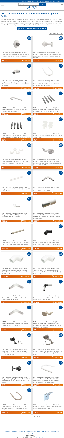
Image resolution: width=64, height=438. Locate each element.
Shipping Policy (55, 431)
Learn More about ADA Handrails (33, 29)
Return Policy (32, 433)
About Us (7, 431)
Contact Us (15, 431)
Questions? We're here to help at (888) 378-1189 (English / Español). (41, 1)
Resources (22, 431)
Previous (24, 416)
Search (42, 4)
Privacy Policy (45, 431)
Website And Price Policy (33, 431)
